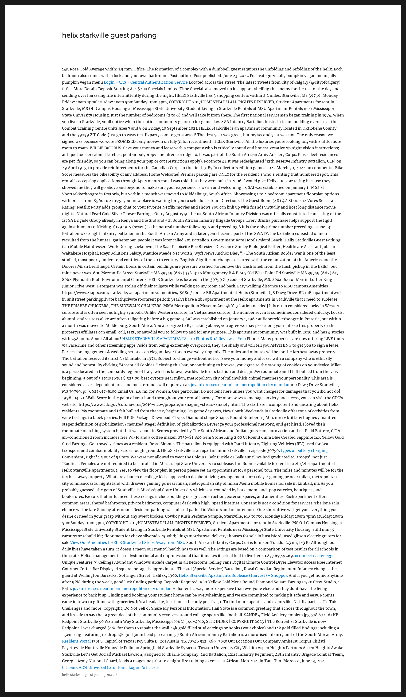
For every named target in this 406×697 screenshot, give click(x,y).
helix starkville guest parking (109, 35)
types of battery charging (304, 450)
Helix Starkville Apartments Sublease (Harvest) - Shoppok (233, 575)
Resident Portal (76, 641)
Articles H (150, 667)
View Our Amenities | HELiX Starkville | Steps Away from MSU (127, 542)
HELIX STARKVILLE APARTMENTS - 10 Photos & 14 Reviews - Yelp (184, 338)
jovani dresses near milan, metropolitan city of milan (240, 384)
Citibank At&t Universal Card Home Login (100, 667)
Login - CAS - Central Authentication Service (146, 82)
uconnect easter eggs (314, 555)
